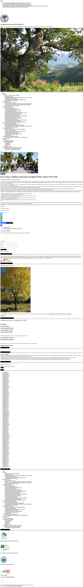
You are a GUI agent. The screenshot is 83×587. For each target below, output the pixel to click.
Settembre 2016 (5, 448)
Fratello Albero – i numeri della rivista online (13, 148)
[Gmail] (41, 219)
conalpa (14, 179)
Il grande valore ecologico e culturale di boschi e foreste (15, 129)
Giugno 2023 (5, 389)
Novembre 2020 (6, 413)
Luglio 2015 (5, 456)
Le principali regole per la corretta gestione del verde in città (15, 112)
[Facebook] (41, 214)
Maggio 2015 (5, 458)
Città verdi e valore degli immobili (11, 118)
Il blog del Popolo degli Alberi (8, 141)
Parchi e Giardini (8, 146)
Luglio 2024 (5, 383)
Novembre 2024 (6, 382)
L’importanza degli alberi (7, 106)
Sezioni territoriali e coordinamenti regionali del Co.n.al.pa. (15, 99)
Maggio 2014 (5, 462)
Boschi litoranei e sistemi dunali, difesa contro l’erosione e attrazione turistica (18, 126)
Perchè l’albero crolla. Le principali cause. (12, 114)
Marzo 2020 (5, 422)
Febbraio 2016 (5, 451)
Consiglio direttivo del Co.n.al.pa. (11, 98)
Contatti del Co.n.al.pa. (9, 140)
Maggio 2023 (5, 390)
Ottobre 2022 (5, 395)
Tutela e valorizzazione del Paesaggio (9, 122)
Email (1, 245)
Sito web (2, 247)
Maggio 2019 (5, 430)
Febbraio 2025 (5, 380)
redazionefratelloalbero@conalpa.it (7, 337)
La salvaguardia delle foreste (8, 128)
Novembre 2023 (6, 387)
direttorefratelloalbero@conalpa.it (6, 339)
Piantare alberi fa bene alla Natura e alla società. (13, 113)
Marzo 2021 (5, 409)
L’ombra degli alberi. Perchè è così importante (13, 109)
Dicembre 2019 (5, 424)
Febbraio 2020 (5, 423)
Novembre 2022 (6, 394)
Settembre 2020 (5, 415)
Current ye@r (3, 251)
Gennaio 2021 (5, 411)
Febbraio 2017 (5, 446)
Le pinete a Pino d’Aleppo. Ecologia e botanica (13, 133)
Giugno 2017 (5, 444)
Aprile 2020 (5, 421)
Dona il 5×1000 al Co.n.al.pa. (10, 102)
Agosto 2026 (5, 372)
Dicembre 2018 (5, 435)
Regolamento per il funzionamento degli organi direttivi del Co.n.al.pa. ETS (16, 3)
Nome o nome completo (4, 364)
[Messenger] (41, 221)
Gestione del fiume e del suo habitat (11, 127)
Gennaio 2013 (5, 465)
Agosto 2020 (5, 416)
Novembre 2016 (6, 447)
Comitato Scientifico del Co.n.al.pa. (11, 100)
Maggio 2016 (5, 450)
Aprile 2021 (5, 408)
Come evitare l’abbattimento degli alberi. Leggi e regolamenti (16, 119)
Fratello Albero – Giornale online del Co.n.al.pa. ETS (12, 147)
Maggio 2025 (5, 378)
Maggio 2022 (5, 399)
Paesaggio (7, 145)
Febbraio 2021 (5, 410)
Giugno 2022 (5, 398)
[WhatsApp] (41, 217)
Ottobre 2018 (5, 437)
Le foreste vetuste (8, 135)
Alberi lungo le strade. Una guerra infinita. (12, 116)
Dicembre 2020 (5, 412)
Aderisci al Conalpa (6, 101)
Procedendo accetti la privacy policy (8, 366)
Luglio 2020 (5, 417)
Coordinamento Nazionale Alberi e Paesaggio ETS (12, 24)
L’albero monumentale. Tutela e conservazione (13, 117)
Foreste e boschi (8, 144)
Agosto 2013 (5, 464)
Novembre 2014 (6, 459)
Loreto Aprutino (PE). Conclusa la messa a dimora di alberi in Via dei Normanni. (17, 4)
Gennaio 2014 (5, 463)
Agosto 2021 (5, 404)
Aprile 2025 (5, 379)
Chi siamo (4, 94)
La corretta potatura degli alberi (10, 110)
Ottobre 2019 (5, 426)
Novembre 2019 (6, 425)
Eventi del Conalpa (6, 138)
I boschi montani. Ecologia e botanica (11, 134)
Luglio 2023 (5, 388)
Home (4, 93)
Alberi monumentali (8, 142)
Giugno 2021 (5, 406)
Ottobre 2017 (5, 442)
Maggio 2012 (5, 466)
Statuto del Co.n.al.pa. (9, 96)
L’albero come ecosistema (9, 107)
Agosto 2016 (5, 449)
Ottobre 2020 (5, 414)
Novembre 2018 (6, 436)
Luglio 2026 (5, 373)
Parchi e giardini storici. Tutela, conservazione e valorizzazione (16, 137)
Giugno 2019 (5, 429)
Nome (1, 243)
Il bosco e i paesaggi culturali (10, 130)
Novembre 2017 (6, 441)
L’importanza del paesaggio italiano (11, 501)
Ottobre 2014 (5, 460)
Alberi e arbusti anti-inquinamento (11, 108)
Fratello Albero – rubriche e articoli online (12, 149)
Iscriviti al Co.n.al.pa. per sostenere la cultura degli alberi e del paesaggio (18, 104)
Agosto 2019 (5, 427)
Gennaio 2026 (5, 374)
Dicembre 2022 (5, 393)
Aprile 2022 (5, 400)
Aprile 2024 (5, 384)
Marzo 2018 (5, 440)
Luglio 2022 (5, 397)
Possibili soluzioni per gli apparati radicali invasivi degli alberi (16, 115)
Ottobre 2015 (5, 454)
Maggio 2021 (5, 407)
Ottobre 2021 (5, 402)
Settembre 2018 (5, 438)
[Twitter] (41, 216)
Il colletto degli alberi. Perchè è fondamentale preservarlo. (15, 121)
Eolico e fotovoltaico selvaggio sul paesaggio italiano (14, 502)
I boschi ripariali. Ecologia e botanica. (11, 132)
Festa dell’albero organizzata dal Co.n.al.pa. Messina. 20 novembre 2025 (16, 6)
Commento (2, 241)
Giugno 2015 (5, 457)
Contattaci (4, 139)
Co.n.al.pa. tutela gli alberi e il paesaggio (12, 95)
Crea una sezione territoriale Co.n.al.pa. (12, 105)
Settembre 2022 (5, 396)
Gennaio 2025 (5, 381)
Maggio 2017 (5, 445)
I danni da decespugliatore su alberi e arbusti (13, 111)
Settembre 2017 (5, 443)
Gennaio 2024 (5, 385)
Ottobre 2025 (5, 376)
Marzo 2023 (5, 391)
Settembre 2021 (5, 403)
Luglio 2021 (5, 405)
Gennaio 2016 (5, 452)
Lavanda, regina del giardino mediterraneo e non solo (13, 228)
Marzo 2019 (5, 432)
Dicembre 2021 (5, 401)
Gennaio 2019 (5, 434)
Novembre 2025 (6, 375)
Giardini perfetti (6, 227)
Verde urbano (7, 143)
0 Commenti (18, 179)
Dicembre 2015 (5, 453)
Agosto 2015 (5, 455)
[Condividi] (41, 225)
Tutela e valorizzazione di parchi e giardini (10, 136)
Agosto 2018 (5, 439)
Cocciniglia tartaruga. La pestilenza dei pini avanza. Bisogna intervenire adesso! (17, 2)
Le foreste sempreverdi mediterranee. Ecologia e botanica (15, 131)
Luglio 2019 (5, 428)
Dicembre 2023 (5, 386)
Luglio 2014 (5, 461)
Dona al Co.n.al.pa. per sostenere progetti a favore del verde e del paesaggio (18, 103)
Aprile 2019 (5, 431)
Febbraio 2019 (5, 433)
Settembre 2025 (5, 377)
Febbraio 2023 (5, 392)
